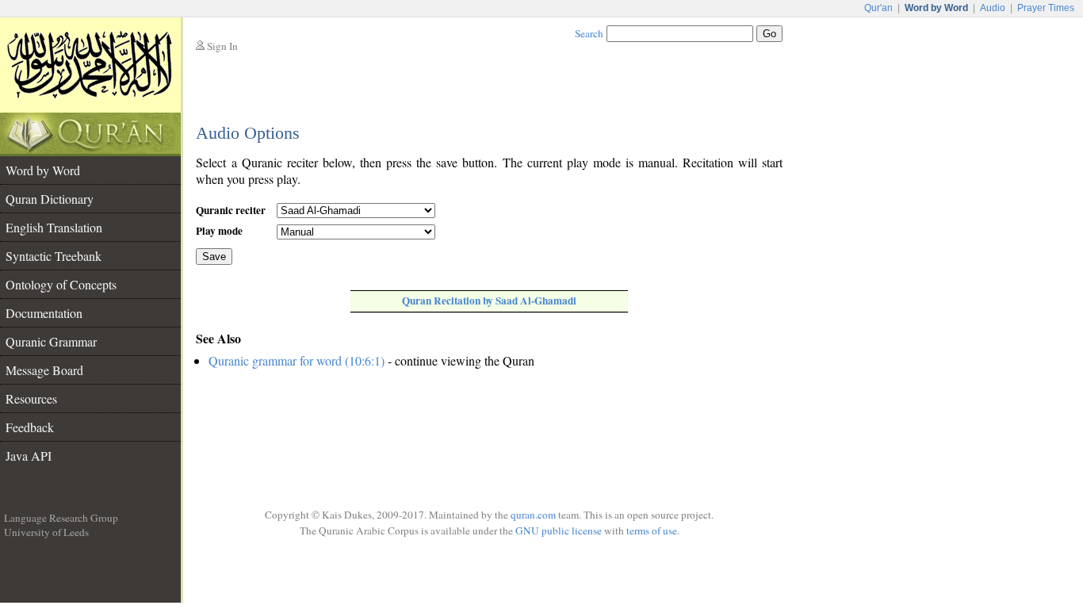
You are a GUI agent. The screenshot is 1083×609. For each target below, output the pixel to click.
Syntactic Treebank (53, 255)
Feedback (30, 427)
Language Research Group (61, 518)
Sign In (222, 46)
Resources (31, 398)
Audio (992, 7)
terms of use (651, 530)
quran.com (533, 515)
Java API (29, 455)
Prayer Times (1045, 7)
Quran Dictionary (50, 198)
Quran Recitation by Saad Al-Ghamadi (489, 300)
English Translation (54, 227)
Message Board (44, 370)
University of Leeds (46, 532)
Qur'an (878, 7)
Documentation (44, 312)
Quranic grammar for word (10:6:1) (297, 360)
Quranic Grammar (51, 341)
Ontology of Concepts (61, 284)
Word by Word (43, 170)
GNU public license (558, 530)
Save (214, 256)
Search (589, 33)
